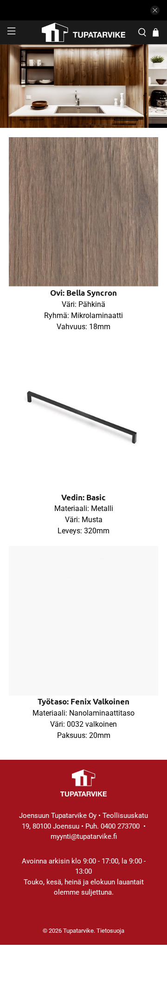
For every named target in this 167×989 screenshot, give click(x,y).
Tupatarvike (78, 930)
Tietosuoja (110, 930)
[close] (155, 10)
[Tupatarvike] (83, 32)
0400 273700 (120, 826)
